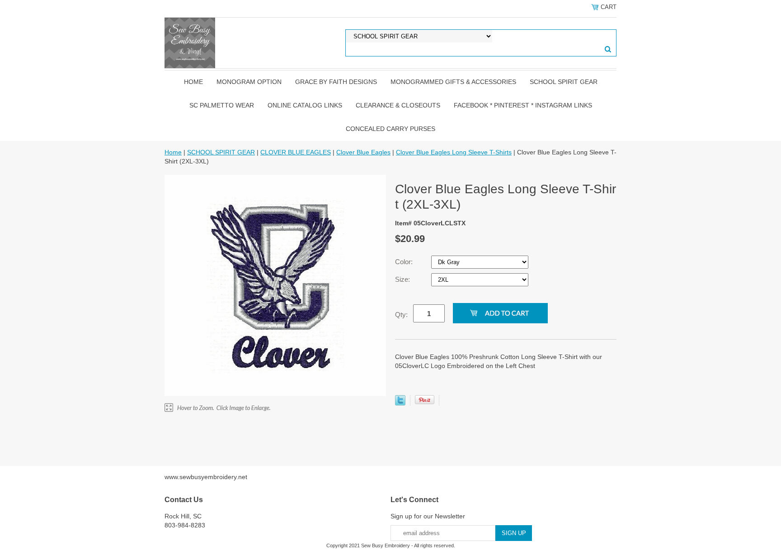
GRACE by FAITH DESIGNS (336, 81)
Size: (403, 279)
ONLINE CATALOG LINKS (305, 105)
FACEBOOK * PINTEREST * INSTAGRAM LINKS (523, 105)
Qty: (401, 314)
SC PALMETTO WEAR (221, 105)
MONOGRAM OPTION (249, 81)
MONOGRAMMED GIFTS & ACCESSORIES (453, 81)
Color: (404, 262)
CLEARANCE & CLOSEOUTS (398, 105)
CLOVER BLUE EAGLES (295, 152)
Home (193, 81)
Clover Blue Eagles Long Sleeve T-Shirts (454, 152)
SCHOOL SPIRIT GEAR (564, 81)
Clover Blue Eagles (363, 152)
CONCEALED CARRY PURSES (390, 128)
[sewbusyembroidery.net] (190, 42)
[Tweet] (400, 403)
